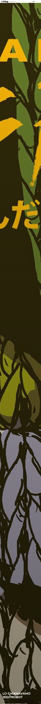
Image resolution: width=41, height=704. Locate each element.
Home (33, 1)
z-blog (4, 1)
